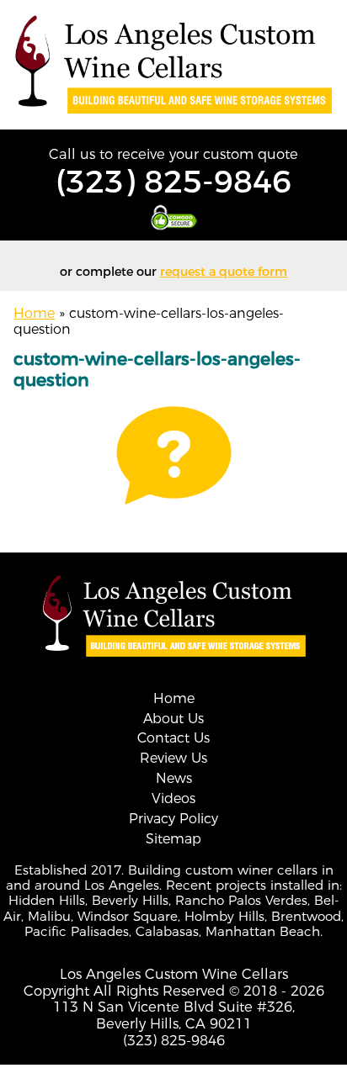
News (174, 778)
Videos (173, 798)
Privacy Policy (173, 819)
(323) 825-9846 (173, 181)
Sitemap (173, 839)
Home (34, 313)
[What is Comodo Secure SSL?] (173, 217)
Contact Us (173, 738)
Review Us (173, 758)
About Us (173, 719)
